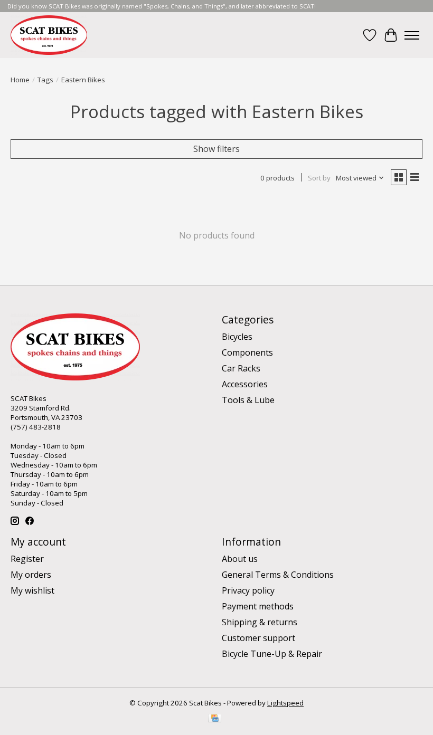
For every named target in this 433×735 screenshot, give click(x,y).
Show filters (216, 149)
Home (20, 79)
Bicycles (237, 336)
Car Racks (241, 368)
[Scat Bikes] (49, 35)
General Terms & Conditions (278, 574)
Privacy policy (248, 590)
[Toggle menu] (411, 35)
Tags (45, 79)
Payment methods (258, 606)
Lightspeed (285, 703)
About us (240, 559)
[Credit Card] (214, 719)
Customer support (258, 638)
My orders (31, 574)
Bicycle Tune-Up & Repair (272, 654)
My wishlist (32, 590)
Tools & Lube (248, 400)
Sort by (319, 178)
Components (247, 352)
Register (27, 559)
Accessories (245, 384)
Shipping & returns (259, 622)
